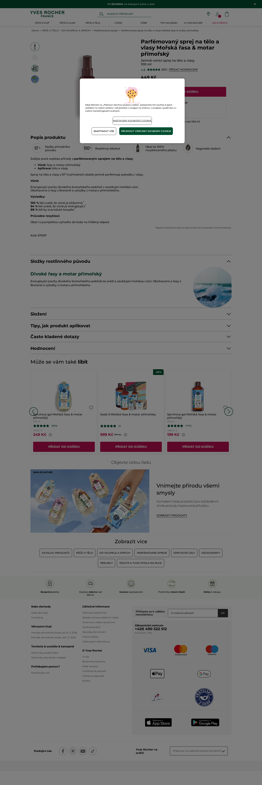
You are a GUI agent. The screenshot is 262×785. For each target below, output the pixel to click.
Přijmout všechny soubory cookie (146, 131)
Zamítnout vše (104, 131)
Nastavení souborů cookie (132, 120)
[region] (132, 111)
